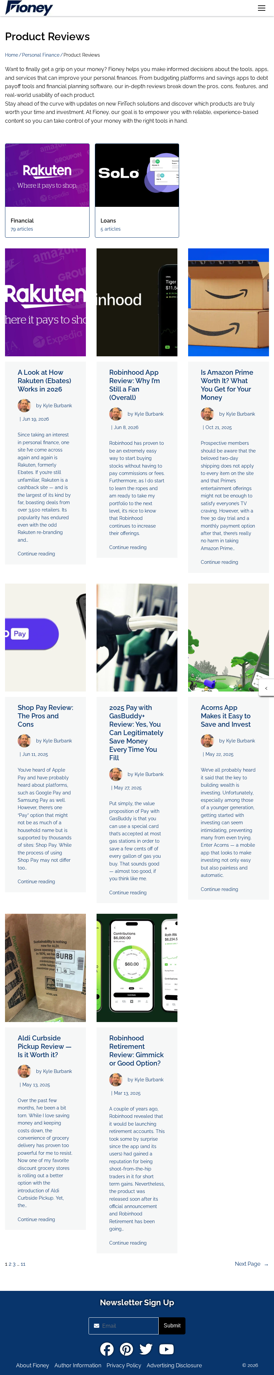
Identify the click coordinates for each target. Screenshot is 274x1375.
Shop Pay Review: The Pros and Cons (45, 716)
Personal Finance (40, 55)
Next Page (252, 1264)
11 (23, 1264)
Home (11, 55)
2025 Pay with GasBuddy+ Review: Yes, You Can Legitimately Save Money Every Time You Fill (136, 733)
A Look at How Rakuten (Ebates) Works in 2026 (44, 380)
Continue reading (36, 553)
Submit (172, 1325)
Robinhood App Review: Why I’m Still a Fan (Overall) (134, 385)
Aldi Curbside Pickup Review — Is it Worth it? (45, 1046)
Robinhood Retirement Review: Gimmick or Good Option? (136, 1050)
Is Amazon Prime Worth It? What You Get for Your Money (227, 385)
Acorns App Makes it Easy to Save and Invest (226, 716)
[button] (261, 8)
